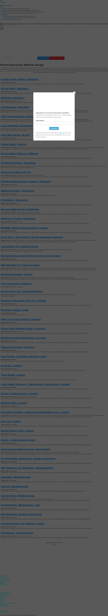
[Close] (74, 93)
